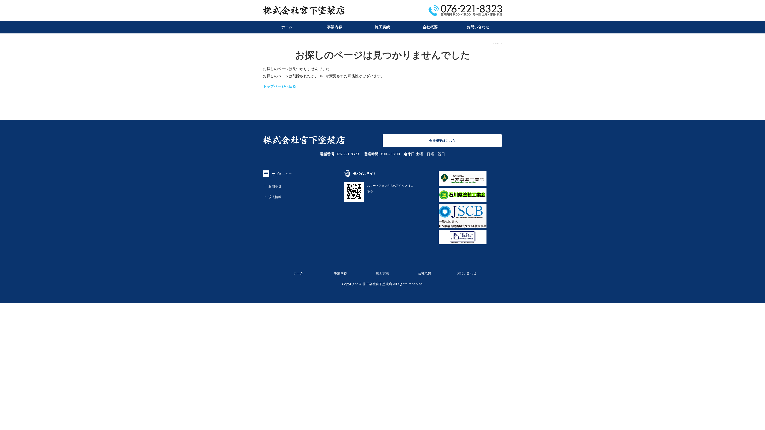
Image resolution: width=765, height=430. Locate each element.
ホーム (287, 27)
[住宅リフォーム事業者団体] (462, 240)
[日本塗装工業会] (462, 182)
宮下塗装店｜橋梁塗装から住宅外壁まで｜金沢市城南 (304, 10)
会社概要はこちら (442, 140)
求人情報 (274, 197)
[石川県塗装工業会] (462, 198)
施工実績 (382, 27)
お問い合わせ (478, 27)
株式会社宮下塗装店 (377, 284)
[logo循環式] (462, 224)
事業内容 (334, 27)
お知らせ (274, 186)
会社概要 (430, 27)
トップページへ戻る (279, 86)
